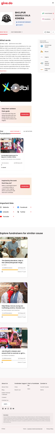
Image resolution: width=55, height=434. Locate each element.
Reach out (18, 390)
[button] (23, 22)
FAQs (16, 387)
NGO (29, 389)
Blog (3, 390)
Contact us (5, 400)
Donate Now (25, 114)
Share (48, 32)
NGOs (42, 390)
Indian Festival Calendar (6, 393)
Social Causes (44, 387)
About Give (5, 387)
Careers (4, 397)
